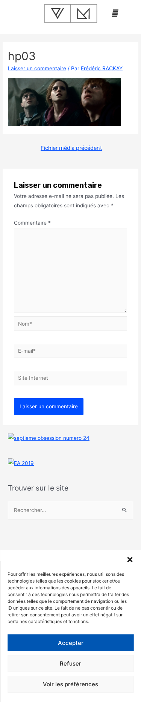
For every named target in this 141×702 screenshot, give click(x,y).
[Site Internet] (70, 379)
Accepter (70, 642)
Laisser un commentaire (37, 68)
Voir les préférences (70, 684)
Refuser (70, 663)
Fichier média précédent (71, 148)
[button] (129, 559)
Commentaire (32, 223)
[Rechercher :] (70, 510)
